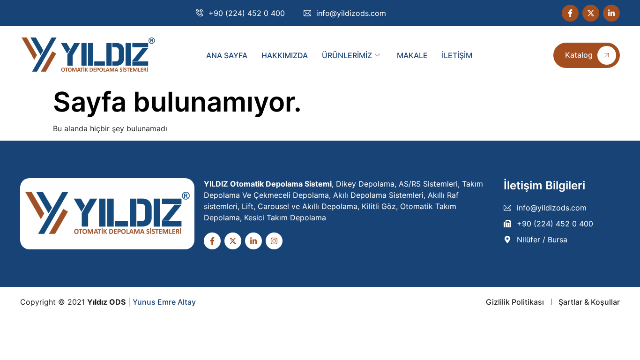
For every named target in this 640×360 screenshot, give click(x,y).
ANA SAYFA (226, 55)
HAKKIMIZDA (284, 55)
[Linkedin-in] (611, 13)
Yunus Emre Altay (164, 302)
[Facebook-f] (570, 13)
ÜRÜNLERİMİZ (347, 55)
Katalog (579, 55)
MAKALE (412, 55)
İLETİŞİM (457, 55)
